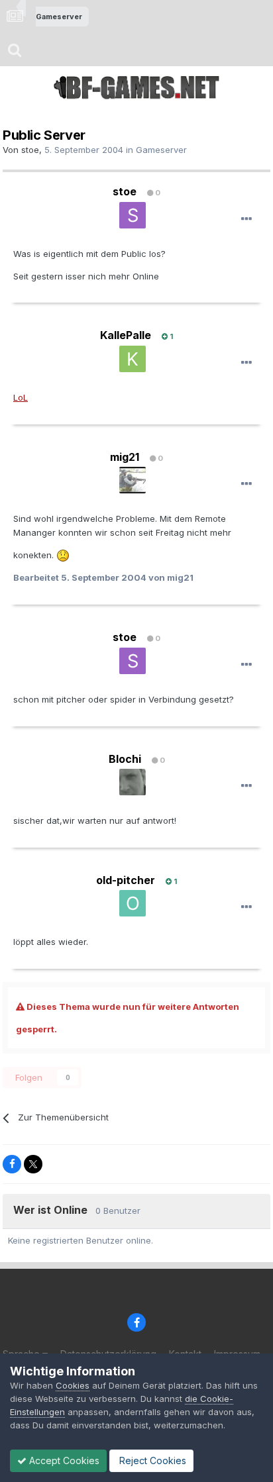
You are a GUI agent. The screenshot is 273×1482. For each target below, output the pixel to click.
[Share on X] (33, 1164)
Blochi (125, 759)
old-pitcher (125, 880)
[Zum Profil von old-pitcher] (132, 903)
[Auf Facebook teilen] (12, 1164)
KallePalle (125, 335)
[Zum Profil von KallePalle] (132, 359)
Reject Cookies (151, 1460)
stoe (30, 149)
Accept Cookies (63, 1460)
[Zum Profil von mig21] (132, 480)
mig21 (124, 457)
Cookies (72, 1385)
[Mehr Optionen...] (246, 219)
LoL (20, 397)
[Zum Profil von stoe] (132, 215)
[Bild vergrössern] (63, 555)
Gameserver (161, 149)
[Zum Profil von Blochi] (132, 782)
